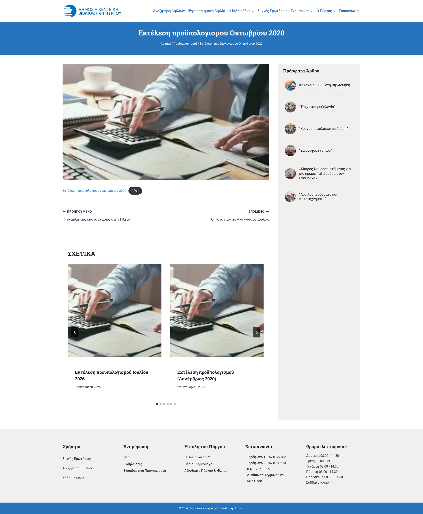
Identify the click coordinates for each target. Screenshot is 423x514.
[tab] (157, 404)
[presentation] (114, 310)
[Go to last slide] (74, 332)
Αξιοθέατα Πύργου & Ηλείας (205, 471)
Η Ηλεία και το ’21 (198, 457)
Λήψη (135, 190)
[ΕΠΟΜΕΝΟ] (256, 332)
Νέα (126, 457)
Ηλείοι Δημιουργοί (198, 464)
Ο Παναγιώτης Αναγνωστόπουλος (240, 215)
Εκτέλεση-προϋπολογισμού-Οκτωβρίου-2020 (94, 190)
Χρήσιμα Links (73, 478)
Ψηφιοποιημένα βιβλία (206, 11)
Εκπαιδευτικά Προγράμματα (144, 471)
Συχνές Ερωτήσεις (272, 11)
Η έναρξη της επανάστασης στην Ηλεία (96, 215)
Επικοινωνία (349, 11)
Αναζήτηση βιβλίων (169, 11)
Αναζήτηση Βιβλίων (78, 468)
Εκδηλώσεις (132, 464)
